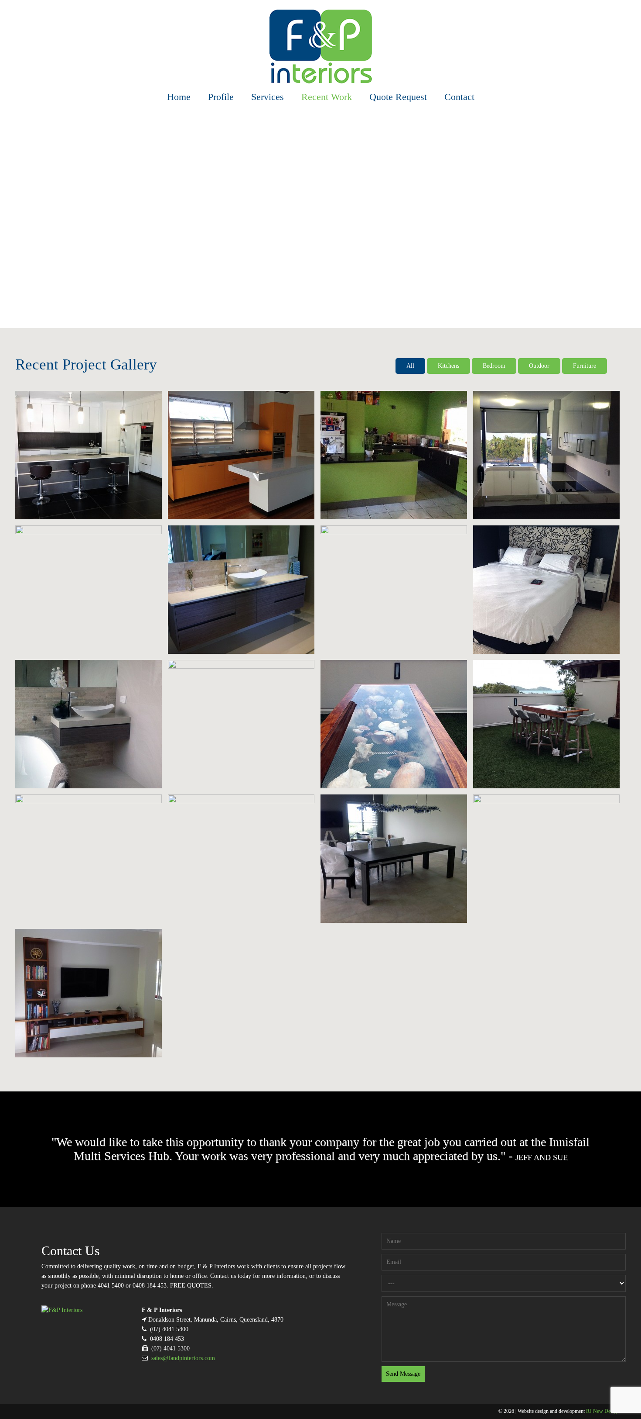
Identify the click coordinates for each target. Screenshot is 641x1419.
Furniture (584, 366)
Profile (221, 96)
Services (267, 96)
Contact (459, 96)
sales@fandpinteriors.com (183, 1358)
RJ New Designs (603, 1411)
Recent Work (326, 96)
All (410, 366)
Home (179, 96)
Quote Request (398, 96)
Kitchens (448, 366)
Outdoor (539, 366)
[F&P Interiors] (320, 46)
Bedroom (494, 366)
